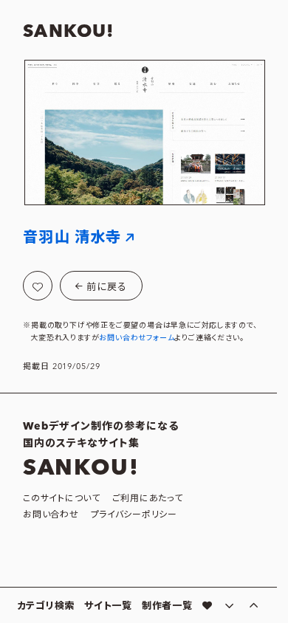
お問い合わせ (50, 515)
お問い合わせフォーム (136, 338)
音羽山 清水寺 (72, 237)
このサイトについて (61, 498)
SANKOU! (68, 32)
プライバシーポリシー (134, 515)
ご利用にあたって (147, 498)
